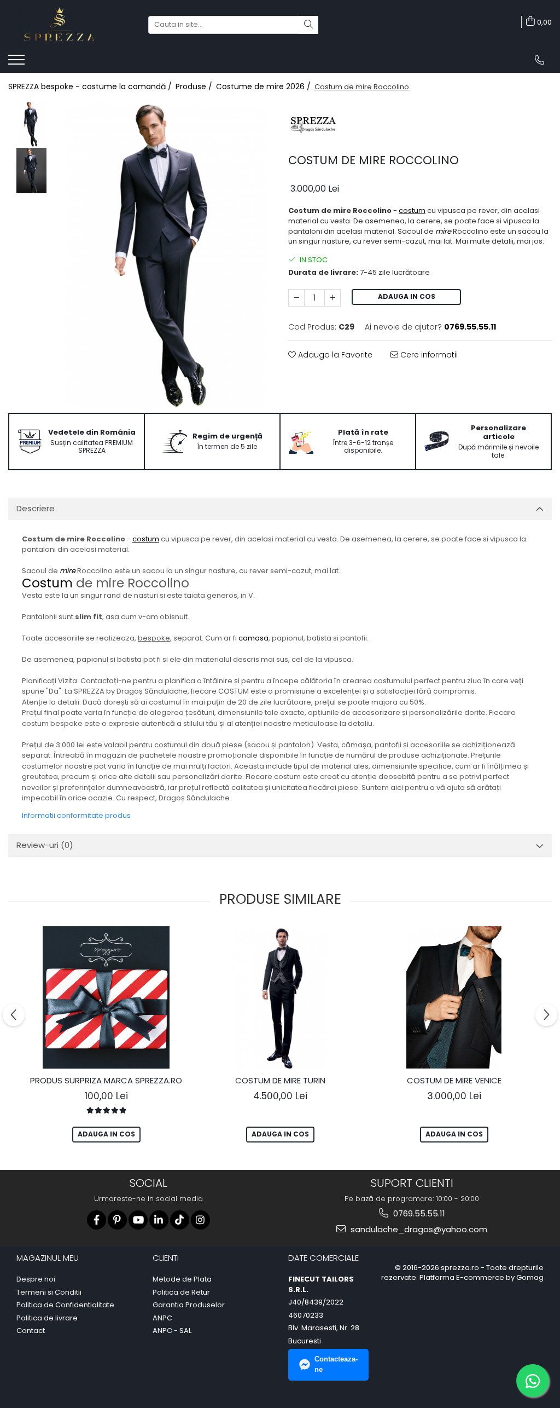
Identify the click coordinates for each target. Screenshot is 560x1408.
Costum (47, 583)
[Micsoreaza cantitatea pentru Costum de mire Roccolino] (296, 298)
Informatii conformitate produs (76, 815)
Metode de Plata (182, 1279)
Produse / (195, 86)
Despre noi (35, 1279)
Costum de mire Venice (454, 1080)
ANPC (162, 1318)
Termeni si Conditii (48, 1292)
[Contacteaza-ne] (539, 60)
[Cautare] (308, 25)
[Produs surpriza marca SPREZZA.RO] (106, 997)
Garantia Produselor (189, 1305)
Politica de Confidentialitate (65, 1305)
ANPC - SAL (172, 1331)
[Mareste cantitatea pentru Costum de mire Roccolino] (332, 298)
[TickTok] (179, 1220)
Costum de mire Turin (280, 1080)
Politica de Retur (181, 1292)
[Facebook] (96, 1220)
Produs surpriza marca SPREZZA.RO (106, 1080)
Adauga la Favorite (334, 354)
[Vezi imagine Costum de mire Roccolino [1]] (31, 170)
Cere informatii (428, 354)
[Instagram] (200, 1220)
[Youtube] (138, 1220)
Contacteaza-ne (336, 1364)
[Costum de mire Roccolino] (166, 254)
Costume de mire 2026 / (264, 86)
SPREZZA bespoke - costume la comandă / (91, 86)
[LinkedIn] (158, 1220)
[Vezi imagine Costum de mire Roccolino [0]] (31, 124)
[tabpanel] (166, 254)
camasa (253, 638)
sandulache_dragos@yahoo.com (417, 1229)
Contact (30, 1331)
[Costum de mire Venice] (454, 997)
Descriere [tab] (35, 508)
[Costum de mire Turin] (280, 997)
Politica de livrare (47, 1318)
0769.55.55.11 (418, 1213)
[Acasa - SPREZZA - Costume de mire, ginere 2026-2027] (63, 24)
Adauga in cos (406, 296)
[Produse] (17, 63)
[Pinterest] (117, 1220)
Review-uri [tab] (44, 845)
